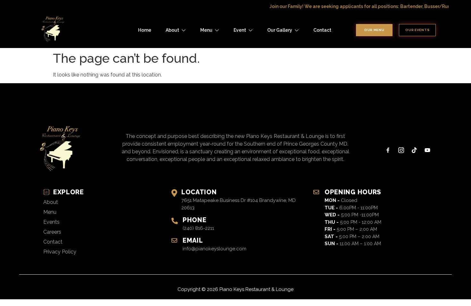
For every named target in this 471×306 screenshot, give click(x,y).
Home (144, 30)
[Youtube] (427, 150)
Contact (322, 30)
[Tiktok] (414, 150)
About (172, 30)
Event (240, 30)
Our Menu (374, 30)
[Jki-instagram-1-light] (401, 150)
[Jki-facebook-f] (388, 150)
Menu (206, 30)
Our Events (417, 30)
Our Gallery (279, 30)
